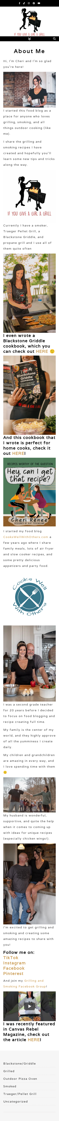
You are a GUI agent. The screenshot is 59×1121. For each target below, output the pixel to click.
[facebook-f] (20, 3)
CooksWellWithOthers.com (25, 537)
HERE (42, 351)
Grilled (9, 1071)
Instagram (14, 963)
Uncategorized (15, 1101)
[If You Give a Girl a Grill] (29, 25)
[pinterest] (34, 3)
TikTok (11, 957)
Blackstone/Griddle (19, 1063)
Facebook (14, 968)
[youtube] (39, 3)
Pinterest (13, 973)
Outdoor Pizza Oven (20, 1079)
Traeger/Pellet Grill (20, 1094)
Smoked (9, 1086)
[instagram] (29, 3)
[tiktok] (24, 3)
